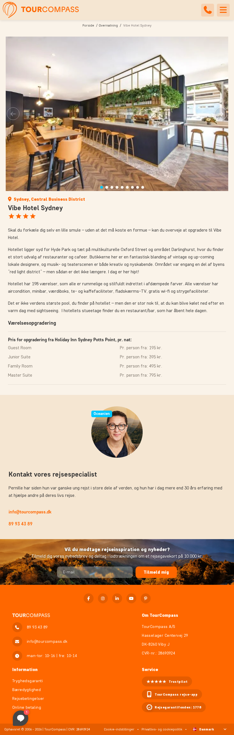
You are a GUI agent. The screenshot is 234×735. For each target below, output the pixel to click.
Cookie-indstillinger (119, 729)
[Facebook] (89, 598)
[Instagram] (103, 598)
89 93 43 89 (21, 524)
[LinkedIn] (117, 598)
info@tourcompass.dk (30, 512)
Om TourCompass (160, 615)
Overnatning (108, 25)
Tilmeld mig (156, 572)
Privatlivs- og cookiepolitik (162, 729)
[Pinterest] (146, 598)
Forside (88, 25)
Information (25, 669)
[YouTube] (131, 598)
